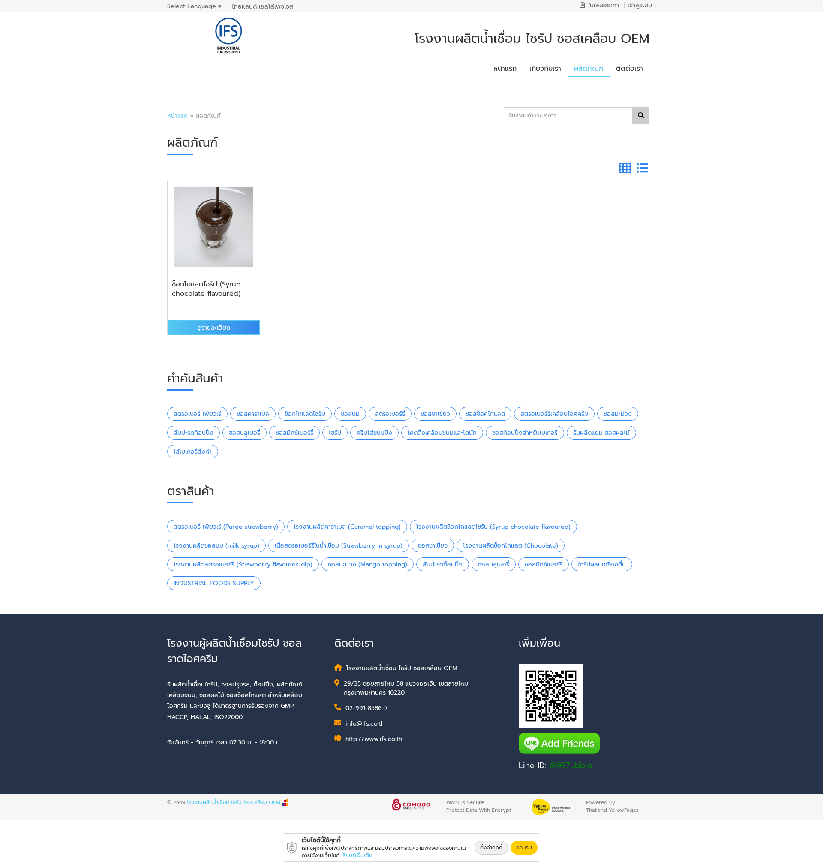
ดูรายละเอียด (214, 327)
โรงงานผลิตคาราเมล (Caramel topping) (347, 526)
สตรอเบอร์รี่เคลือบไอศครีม (554, 413)
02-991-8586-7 (366, 708)
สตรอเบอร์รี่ (390, 413)
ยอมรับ (524, 848)
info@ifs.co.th (364, 723)
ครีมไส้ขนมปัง (374, 432)
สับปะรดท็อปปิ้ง (193, 432)
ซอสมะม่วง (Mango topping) (367, 564)
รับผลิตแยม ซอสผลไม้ (601, 432)
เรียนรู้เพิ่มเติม (356, 855)
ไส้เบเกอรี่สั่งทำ (193, 451)
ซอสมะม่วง (618, 413)
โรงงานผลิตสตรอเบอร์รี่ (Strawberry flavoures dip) (243, 564)
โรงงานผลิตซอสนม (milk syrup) (216, 545)
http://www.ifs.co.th (373, 739)
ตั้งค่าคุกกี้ (491, 848)
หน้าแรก (177, 115)
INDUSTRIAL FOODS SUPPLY (214, 583)
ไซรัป (335, 432)
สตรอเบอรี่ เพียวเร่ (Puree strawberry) (226, 526)
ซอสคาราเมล (253, 413)
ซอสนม (350, 413)
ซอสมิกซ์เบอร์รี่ (294, 432)
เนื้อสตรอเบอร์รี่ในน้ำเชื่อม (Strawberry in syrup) (338, 545)
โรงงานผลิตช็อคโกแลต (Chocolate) (510, 545)
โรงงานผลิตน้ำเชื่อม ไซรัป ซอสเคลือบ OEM (233, 802)
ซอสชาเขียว (435, 413)
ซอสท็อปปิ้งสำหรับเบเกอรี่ (525, 432)
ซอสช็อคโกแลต (485, 413)
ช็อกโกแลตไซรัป (305, 413)
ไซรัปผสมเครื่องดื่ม (602, 564)
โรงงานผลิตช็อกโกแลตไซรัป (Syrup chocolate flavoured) (493, 526)
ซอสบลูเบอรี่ (244, 432)
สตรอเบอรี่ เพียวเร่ (197, 413)
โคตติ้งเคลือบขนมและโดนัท (442, 432)
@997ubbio (571, 765)
